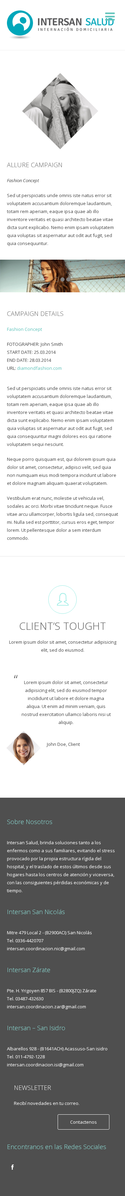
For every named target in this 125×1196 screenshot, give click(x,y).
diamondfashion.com (39, 368)
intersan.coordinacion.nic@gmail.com (46, 948)
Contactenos (83, 1122)
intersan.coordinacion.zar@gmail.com (46, 1006)
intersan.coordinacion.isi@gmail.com (45, 1064)
